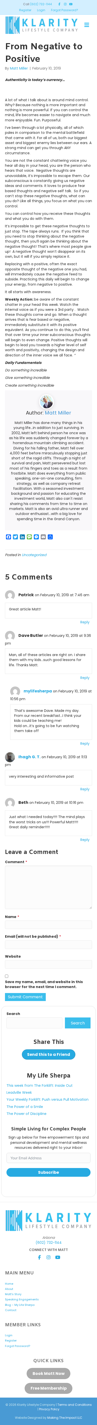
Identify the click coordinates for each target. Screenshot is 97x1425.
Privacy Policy (49, 1409)
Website (13, 956)
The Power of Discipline (26, 1113)
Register (25, 10)
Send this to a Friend (48, 1054)
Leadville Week (19, 1092)
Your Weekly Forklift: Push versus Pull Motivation (47, 1099)
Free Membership (49, 1388)
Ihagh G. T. (29, 757)
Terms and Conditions (74, 1405)
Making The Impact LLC (64, 1418)
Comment (16, 861)
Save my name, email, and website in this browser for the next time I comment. (44, 984)
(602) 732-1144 (41, 4)
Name (12, 916)
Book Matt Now (49, 1373)
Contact (10, 1310)
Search (13, 1013)
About (9, 1289)
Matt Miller (58, 412)
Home (9, 1284)
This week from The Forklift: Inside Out (39, 1085)
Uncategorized (34, 554)
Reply (85, 622)
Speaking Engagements (22, 1299)
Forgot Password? (64, 10)
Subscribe (48, 1172)
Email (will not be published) (33, 936)
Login (41, 10)
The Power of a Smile (24, 1106)
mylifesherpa (38, 691)
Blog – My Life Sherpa (20, 1305)
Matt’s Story (13, 1294)
